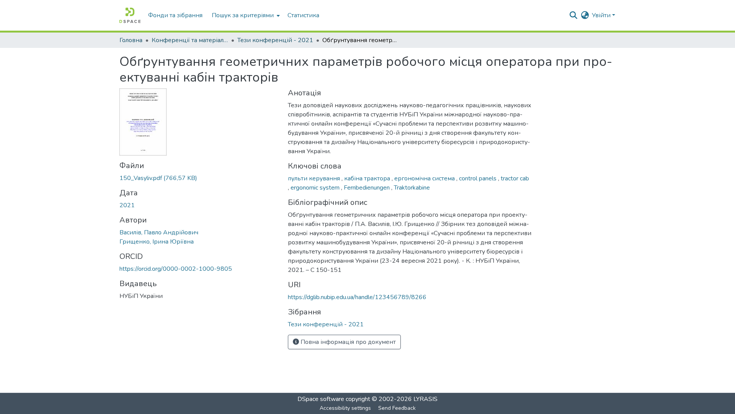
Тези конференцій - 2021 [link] (275, 40)
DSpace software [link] (320, 399)
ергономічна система (425, 178)
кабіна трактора (368, 178)
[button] (129, 15)
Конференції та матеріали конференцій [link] (190, 40)
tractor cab (515, 178)
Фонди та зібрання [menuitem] (175, 15)
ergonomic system (316, 187)
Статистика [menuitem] (303, 15)
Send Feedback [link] (397, 408)
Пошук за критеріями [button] (243, 15)
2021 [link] (127, 205)
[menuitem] (245, 15)
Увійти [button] (602, 15)
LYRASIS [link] (425, 399)
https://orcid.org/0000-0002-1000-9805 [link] (175, 269)
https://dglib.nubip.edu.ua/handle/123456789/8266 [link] (357, 297)
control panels (478, 178)
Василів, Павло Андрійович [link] (158, 232)
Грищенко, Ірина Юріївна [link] (156, 241)
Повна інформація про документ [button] (347, 342)
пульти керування (314, 178)
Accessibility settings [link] (345, 408)
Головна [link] (130, 40)
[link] (199, 178)
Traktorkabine (412, 187)
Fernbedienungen (367, 187)
